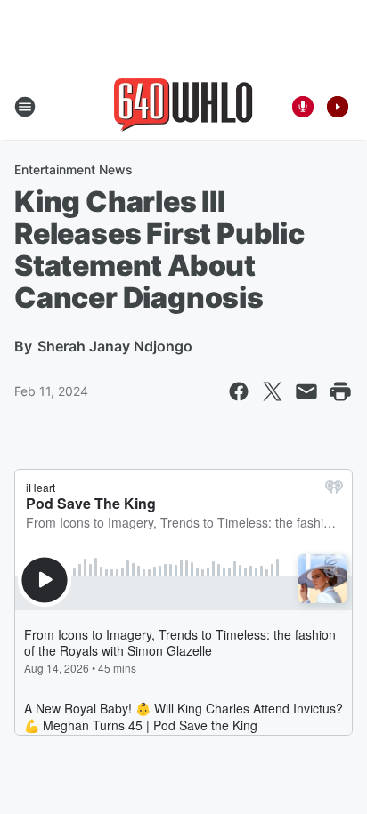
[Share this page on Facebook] (238, 391)
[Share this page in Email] (306, 391)
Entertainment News (73, 169)
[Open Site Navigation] (25, 106)
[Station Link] (183, 106)
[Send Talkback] (303, 106)
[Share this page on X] (272, 391)
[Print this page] (340, 391)
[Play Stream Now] (337, 106)
